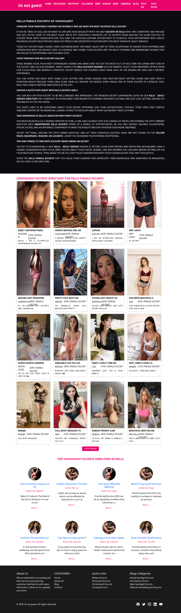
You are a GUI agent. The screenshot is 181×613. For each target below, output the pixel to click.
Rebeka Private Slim (103, 430)
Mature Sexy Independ (31, 298)
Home (57, 577)
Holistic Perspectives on (35, 537)
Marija (22, 430)
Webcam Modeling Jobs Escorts (145, 587)
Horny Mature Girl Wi (68, 230)
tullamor (87, 3)
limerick (126, 3)
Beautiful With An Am (141, 430)
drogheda (60, 3)
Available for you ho (67, 363)
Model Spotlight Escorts (142, 577)
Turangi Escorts (100, 587)
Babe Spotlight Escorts (141, 584)
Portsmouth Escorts (102, 584)
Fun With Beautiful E (141, 298)
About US (59, 581)
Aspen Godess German (31, 363)
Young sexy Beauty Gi (104, 298)
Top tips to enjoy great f (72, 537)
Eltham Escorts (99, 577)
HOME (48, 3)
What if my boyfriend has (146, 484)
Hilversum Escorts (101, 581)
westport (73, 3)
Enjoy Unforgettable (30, 230)
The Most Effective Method (109, 485)
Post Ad (143, 5)
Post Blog (154, 5)
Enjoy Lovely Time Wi (104, 363)
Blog (136, 3)
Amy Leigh (135, 230)
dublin (106, 3)
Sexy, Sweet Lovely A (140, 363)
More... (34, 507)
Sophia (96, 230)
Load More (90, 448)
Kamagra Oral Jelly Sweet (109, 537)
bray (115, 3)
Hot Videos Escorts (139, 581)
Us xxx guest (30, 5)
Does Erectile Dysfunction (146, 537)
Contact (58, 587)
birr (97, 3)
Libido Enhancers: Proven (72, 484)
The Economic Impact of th (34, 485)
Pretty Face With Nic (67, 298)
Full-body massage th (68, 430)
